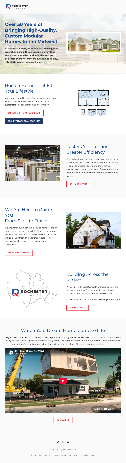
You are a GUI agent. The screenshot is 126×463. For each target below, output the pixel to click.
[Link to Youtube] (68, 442)
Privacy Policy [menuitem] (72, 455)
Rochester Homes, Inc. (45, 455)
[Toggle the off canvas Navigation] (119, 7)
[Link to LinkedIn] (63, 442)
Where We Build (77, 307)
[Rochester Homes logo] (17, 6)
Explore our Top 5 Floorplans (24, 113)
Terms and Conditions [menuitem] (87, 455)
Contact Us (63, 420)
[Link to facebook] (57, 442)
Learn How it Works (18, 252)
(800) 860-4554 (60, 455)
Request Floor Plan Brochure (24, 121)
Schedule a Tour (78, 184)
